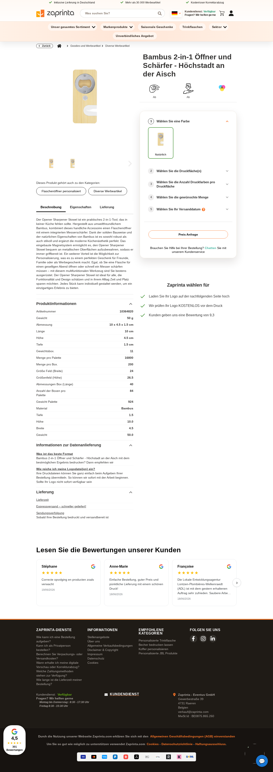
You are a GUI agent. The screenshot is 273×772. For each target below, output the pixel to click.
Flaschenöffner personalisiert (61, 191)
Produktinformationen (56, 304)
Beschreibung (51, 207)
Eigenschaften (80, 207)
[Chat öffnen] (262, 761)
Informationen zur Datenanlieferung (68, 445)
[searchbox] (119, 13)
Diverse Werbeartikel (117, 46)
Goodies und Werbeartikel (85, 46)
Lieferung (107, 207)
